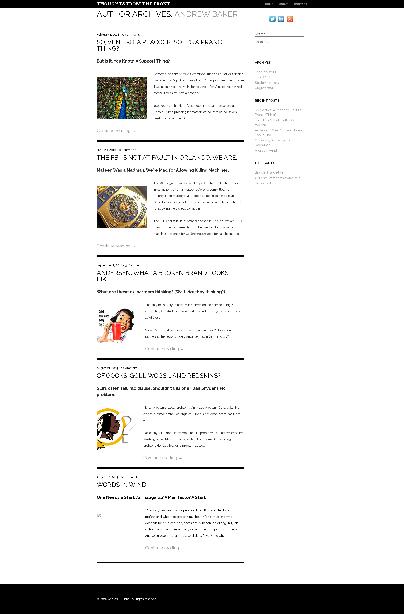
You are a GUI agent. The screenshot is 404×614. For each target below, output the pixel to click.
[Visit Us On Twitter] (272, 22)
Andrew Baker (206, 14)
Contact (300, 4)
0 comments (131, 34)
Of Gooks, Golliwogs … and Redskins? (159, 375)
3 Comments (134, 265)
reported (203, 183)
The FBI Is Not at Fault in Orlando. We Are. (167, 157)
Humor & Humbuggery (271, 183)
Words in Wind (121, 484)
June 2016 (262, 77)
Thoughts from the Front (133, 4)
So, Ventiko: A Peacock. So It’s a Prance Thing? (161, 45)
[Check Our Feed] (289, 22)
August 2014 (264, 88)
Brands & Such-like (269, 172)
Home (269, 4)
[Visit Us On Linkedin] (281, 22)
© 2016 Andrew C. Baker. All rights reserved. (127, 599)
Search (260, 34)
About (283, 4)
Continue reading (116, 130)
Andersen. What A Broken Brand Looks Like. (163, 276)
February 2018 (265, 72)
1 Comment (129, 368)
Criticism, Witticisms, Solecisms (277, 178)
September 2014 (267, 83)
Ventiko (184, 74)
